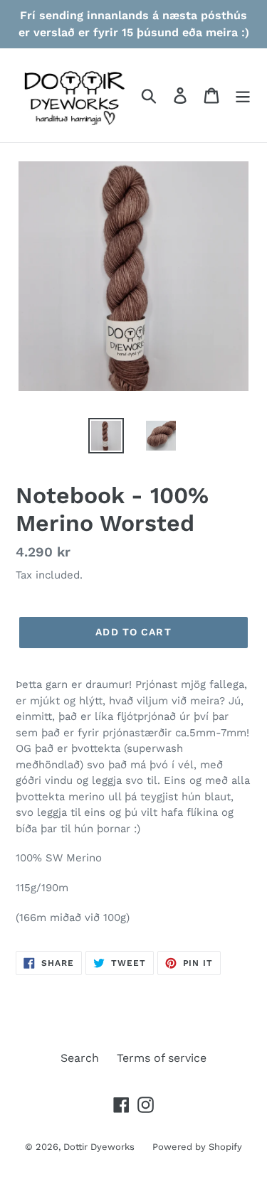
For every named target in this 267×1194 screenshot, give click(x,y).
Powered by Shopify (197, 1146)
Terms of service (161, 1058)
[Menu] (242, 96)
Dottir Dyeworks (99, 1146)
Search (80, 1058)
